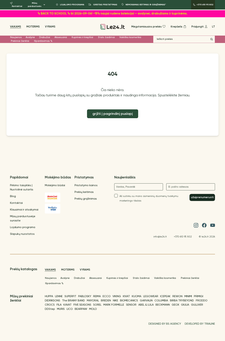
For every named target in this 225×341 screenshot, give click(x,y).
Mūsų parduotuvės (34, 4)
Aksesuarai (60, 37)
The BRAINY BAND (73, 300)
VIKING (116, 296)
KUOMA (136, 296)
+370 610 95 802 (183, 236)
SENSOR (131, 304)
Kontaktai (16, 203)
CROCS (50, 304)
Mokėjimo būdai (55, 185)
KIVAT (126, 296)
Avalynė (30, 37)
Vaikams (15, 26)
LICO (70, 309)
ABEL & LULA (146, 304)
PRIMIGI (198, 296)
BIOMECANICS (129, 300)
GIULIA (185, 304)
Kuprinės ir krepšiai (82, 37)
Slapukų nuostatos (22, 234)
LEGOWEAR (150, 296)
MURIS (61, 309)
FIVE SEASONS (82, 304)
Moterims (33, 26)
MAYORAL (93, 300)
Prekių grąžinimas (86, 198)
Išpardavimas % (43, 41)
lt (213, 26)
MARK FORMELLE (113, 304)
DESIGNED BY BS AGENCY (165, 324)
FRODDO (201, 300)
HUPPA (49, 296)
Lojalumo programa (22, 227)
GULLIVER (197, 304)
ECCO (107, 296)
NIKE (115, 300)
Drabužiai (44, 37)
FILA (59, 304)
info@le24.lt (160, 236)
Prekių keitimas (84, 192)
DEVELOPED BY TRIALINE (200, 324)
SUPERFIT (70, 296)
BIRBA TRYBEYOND (182, 300)
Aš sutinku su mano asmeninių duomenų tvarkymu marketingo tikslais (149, 198)
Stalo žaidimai (106, 37)
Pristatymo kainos (86, 185)
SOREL (97, 304)
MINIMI (188, 296)
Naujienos (16, 37)
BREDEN (106, 300)
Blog (13, 196)
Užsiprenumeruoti (202, 197)
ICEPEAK (165, 296)
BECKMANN (163, 304)
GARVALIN (146, 300)
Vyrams (50, 26)
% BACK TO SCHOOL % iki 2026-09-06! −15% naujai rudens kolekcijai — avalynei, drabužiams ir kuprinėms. (113, 13)
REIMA (97, 296)
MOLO (93, 309)
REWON (177, 296)
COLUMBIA (161, 300)
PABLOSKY (84, 296)
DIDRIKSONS (52, 300)
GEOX (175, 304)
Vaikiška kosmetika (130, 37)
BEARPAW (81, 309)
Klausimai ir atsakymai (24, 209)
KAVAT (67, 304)
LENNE (59, 296)
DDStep (50, 309)
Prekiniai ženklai (20, 41)
